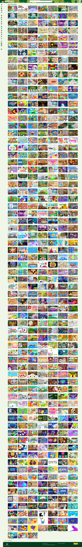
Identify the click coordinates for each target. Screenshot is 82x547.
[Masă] (1, 34)
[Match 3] (1, 38)
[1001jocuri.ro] (8, 1)
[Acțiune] (1, 17)
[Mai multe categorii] (1, 49)
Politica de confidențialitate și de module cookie (49, 544)
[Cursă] (1, 25)
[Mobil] (1, 40)
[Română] (79, 544)
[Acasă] (1, 4)
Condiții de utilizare (45, 543)
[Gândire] (1, 29)
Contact (76, 543)
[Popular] (1, 12)
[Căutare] (51, 1)
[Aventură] (1, 23)
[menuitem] (1, 4)
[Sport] (1, 46)
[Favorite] (1, 8)
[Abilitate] (1, 15)
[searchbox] (41, 1)
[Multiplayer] (1, 42)
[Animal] (1, 19)
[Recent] (1, 6)
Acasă (5, 540)
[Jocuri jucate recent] (80, 1)
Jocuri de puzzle (9, 540)
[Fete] (1, 27)
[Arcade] (1, 21)
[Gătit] (1, 31)
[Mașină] (1, 36)
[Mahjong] (1, 32)
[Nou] (1, 10)
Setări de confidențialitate (61, 543)
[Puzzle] (1, 44)
